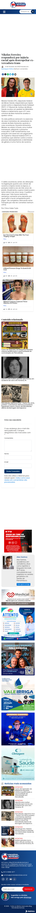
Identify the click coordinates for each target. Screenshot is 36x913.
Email (6, 462)
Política (11, 69)
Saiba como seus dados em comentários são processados (17, 480)
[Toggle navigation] (4, 11)
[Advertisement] (18, 34)
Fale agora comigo (23, 584)
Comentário (8, 438)
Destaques (4, 69)
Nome (6, 454)
